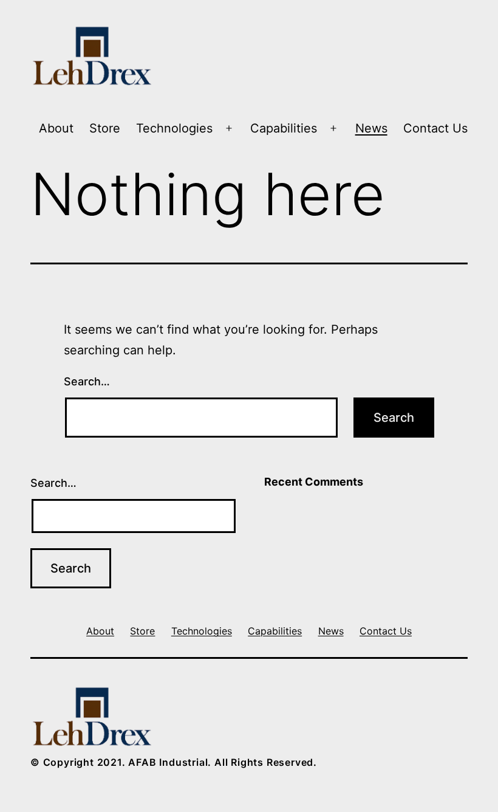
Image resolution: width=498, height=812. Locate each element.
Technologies (174, 128)
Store (104, 128)
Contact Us (435, 128)
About (56, 128)
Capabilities (283, 128)
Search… (87, 381)
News (371, 128)
